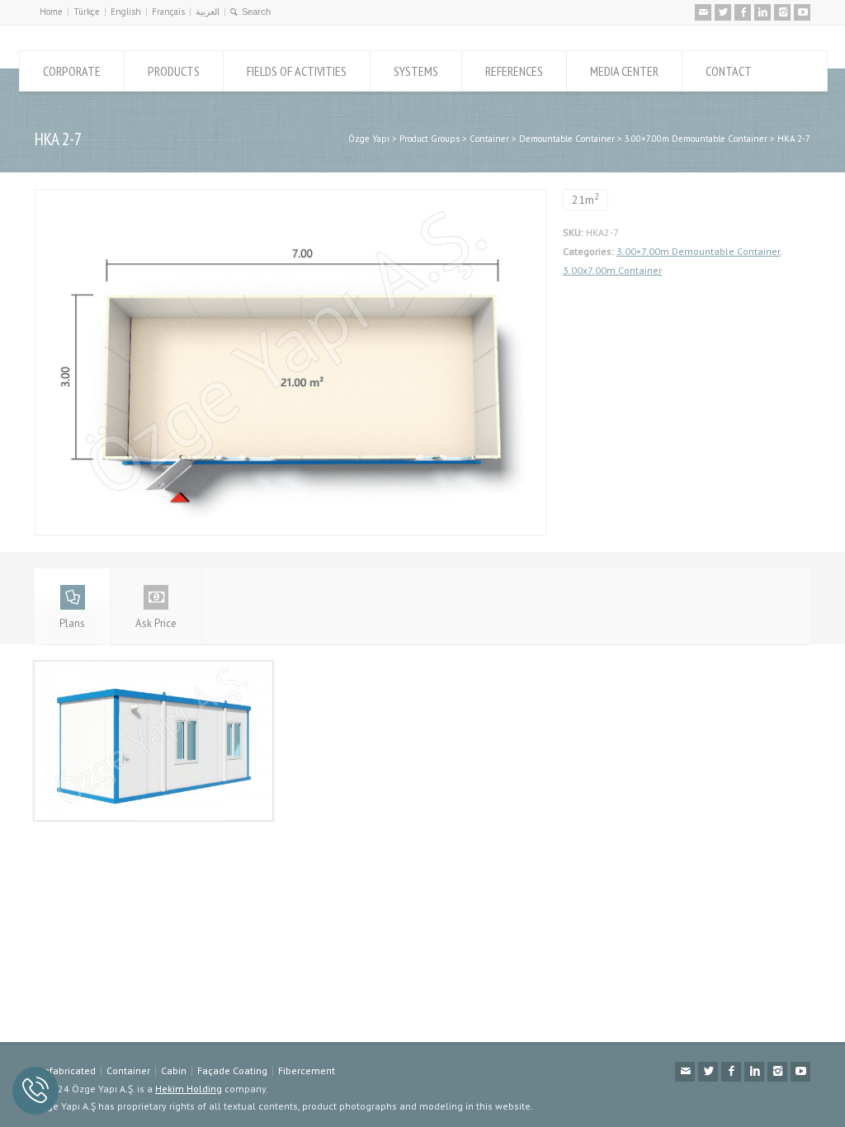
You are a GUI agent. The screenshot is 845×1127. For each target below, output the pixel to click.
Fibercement (306, 1070)
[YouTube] (802, 12)
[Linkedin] (762, 12)
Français (168, 11)
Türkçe (86, 11)
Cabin (173, 1070)
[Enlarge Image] (290, 198)
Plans (72, 623)
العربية (208, 11)
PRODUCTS (174, 71)
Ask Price (156, 623)
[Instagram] (782, 12)
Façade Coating (232, 1070)
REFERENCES (514, 71)
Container (128, 1070)
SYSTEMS (416, 71)
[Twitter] (723, 12)
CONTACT (729, 71)
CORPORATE (72, 71)
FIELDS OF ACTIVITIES (297, 71)
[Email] (703, 12)
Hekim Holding (188, 1088)
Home (51, 11)
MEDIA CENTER (624, 71)
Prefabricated (65, 1070)
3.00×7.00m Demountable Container (698, 251)
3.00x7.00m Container (612, 270)
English (126, 11)
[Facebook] (742, 12)
